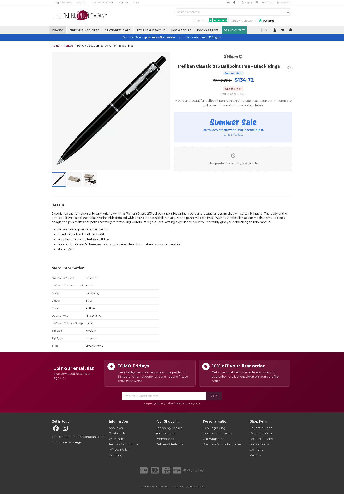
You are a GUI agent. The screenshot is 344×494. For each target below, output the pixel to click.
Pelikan (68, 45)
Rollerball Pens (261, 439)
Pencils (255, 455)
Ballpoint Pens (261, 433)
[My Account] (275, 30)
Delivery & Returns (103, 2)
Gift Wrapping (213, 439)
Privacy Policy (119, 449)
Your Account (166, 433)
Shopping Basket (169, 428)
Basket (269, 2)
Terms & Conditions (123, 444)
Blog (136, 2)
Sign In (249, 2)
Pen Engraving (214, 428)
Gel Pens (256, 449)
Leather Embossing (218, 433)
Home (55, 45)
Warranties (117, 439)
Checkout (285, 2)
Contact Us (117, 433)
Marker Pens (259, 444)
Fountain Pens (261, 428)
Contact (123, 2)
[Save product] (289, 68)
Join (214, 395)
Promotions (165, 439)
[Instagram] (228, 2)
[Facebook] (234, 2)
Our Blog (115, 455)
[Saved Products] (257, 2)
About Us (82, 2)
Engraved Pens (62, 2)
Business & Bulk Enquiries (222, 444)
